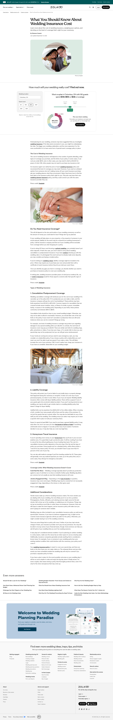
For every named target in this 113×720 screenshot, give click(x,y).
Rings (11, 656)
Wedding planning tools (31, 664)
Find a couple (30, 7)
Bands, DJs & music (46, 664)
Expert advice (19, 7)
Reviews (5, 694)
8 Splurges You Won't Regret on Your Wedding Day (17, 590)
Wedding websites (30, 660)
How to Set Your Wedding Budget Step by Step (87, 585)
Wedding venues (46, 656)
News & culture (93, 668)
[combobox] (30, 97)
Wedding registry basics (63, 656)
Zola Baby (94, 2)
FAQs (39, 692)
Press (4, 701)
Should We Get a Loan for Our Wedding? (14, 580)
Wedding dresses (78, 658)
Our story (5, 690)
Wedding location (23, 94)
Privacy (4, 716)
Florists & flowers (46, 662)
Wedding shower (62, 666)
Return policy (41, 699)
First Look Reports (30, 678)
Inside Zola (92, 676)
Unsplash (41, 183)
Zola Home (99, 2)
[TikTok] (89, 709)
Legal (27, 662)
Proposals (12, 658)
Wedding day (29, 671)
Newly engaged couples (95, 658)
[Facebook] (79, 709)
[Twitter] (84, 709)
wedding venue (48, 261)
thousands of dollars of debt (64, 424)
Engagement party (62, 664)
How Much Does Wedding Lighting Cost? (50, 590)
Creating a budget (24, 12)
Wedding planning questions (32, 667)
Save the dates (45, 674)
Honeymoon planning (79, 668)
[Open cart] (93, 7)
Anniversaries (93, 662)
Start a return (41, 697)
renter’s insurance (37, 277)
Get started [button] (106, 7)
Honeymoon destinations (80, 670)
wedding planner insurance (39, 177)
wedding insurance (36, 144)
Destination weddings (31, 673)
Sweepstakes (93, 674)
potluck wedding (61, 248)
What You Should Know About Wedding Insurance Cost (54, 585)
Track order (40, 694)
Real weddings (29, 656)
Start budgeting (80, 124)
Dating (91, 656)
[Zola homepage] (57, 7)
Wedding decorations (31, 669)
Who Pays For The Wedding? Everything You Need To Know (55, 593)
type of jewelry (65, 479)
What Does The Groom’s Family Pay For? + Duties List (89, 590)
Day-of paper (45, 678)
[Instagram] (86, 709)
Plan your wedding (7, 7)
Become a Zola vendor (8, 692)
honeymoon (58, 438)
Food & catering (45, 660)
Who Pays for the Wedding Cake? (84, 580)
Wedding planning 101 (14, 12)
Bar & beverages (46, 669)
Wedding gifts (61, 658)
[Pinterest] (81, 709)
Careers (5, 699)
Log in (79, 694)
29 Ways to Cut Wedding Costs (12, 593)
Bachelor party (61, 670)
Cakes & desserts (46, 667)
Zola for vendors (106, 2)
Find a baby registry (83, 698)
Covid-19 (92, 678)
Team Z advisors (41, 704)
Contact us (40, 701)
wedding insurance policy (41, 547)
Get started (82, 703)
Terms (38, 2)
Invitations (44, 676)
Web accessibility (31, 716)
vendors (65, 253)
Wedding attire (77, 662)
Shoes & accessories (78, 660)
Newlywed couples (94, 660)
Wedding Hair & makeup (79, 656)
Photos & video (45, 658)
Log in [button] (98, 7)
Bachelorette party (62, 668)
